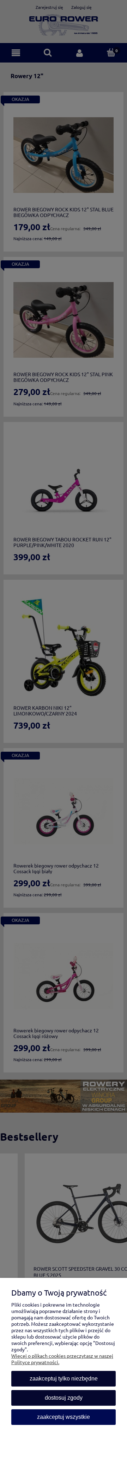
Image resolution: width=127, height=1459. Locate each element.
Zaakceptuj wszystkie (63, 1417)
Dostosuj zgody (64, 1398)
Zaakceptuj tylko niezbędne (64, 1379)
